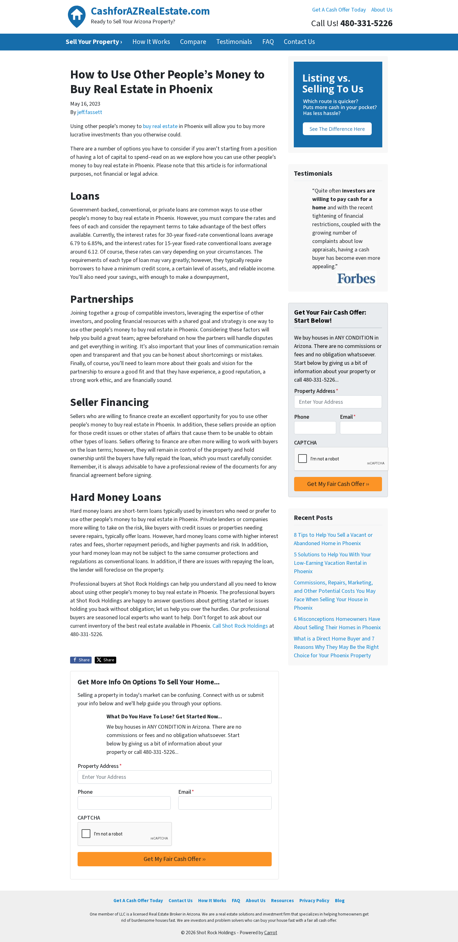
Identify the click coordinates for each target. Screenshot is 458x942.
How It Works (151, 42)
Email (186, 792)
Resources (282, 900)
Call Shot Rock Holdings (240, 626)
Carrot (270, 932)
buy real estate (160, 126)
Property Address (100, 766)
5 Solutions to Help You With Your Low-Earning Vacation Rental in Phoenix (332, 563)
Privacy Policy (314, 900)
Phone (85, 792)
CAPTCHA (89, 818)
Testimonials (234, 42)
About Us (382, 10)
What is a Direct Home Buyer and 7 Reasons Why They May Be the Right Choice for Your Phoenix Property (336, 647)
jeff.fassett (89, 112)
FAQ (268, 42)
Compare (193, 42)
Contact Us (299, 42)
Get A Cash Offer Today (339, 10)
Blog (340, 900)
